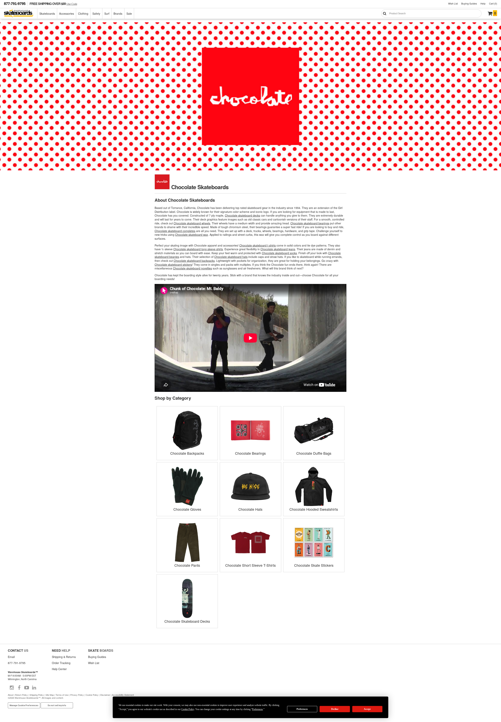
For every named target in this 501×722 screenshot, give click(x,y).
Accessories (66, 13)
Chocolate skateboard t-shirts (257, 245)
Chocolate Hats (250, 509)
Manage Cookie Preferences (24, 705)
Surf (106, 13)
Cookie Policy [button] (187, 709)
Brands (118, 13)
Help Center (59, 669)
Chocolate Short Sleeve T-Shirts (250, 565)
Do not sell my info (57, 705)
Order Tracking (61, 663)
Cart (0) (493, 3)
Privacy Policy (77, 694)
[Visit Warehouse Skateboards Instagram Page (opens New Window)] (12, 688)
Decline (334, 709)
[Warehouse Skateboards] (20, 14)
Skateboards (47, 13)
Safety (96, 13)
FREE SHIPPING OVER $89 (53, 3)
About (10, 694)
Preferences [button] (257, 709)
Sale (129, 13)
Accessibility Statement (123, 694)
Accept (367, 709)
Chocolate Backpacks (187, 453)
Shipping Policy (37, 694)
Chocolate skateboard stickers (173, 265)
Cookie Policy (92, 694)
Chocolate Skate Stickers (313, 565)
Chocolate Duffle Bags (313, 453)
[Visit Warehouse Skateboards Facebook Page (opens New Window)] (19, 688)
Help (483, 3)
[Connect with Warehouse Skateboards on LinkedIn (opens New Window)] (34, 688)
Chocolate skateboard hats (231, 257)
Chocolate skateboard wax (191, 235)
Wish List (453, 3)
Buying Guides (469, 3)
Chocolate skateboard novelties (192, 268)
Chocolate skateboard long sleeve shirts (198, 249)
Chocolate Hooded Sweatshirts (313, 509)
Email (11, 657)
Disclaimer (105, 694)
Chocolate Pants (187, 565)
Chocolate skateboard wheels (192, 223)
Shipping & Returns (64, 657)
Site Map (50, 694)
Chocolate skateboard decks (242, 215)
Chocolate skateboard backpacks (194, 261)
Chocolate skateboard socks (279, 253)
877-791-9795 (14, 4)
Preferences (302, 709)
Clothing (83, 13)
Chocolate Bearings (250, 453)
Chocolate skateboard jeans (277, 249)
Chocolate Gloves (187, 509)
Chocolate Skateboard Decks (187, 621)
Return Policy (21, 694)
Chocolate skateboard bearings (309, 223)
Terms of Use (62, 694)
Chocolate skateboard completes (175, 231)
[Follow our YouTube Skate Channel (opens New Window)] (27, 688)
